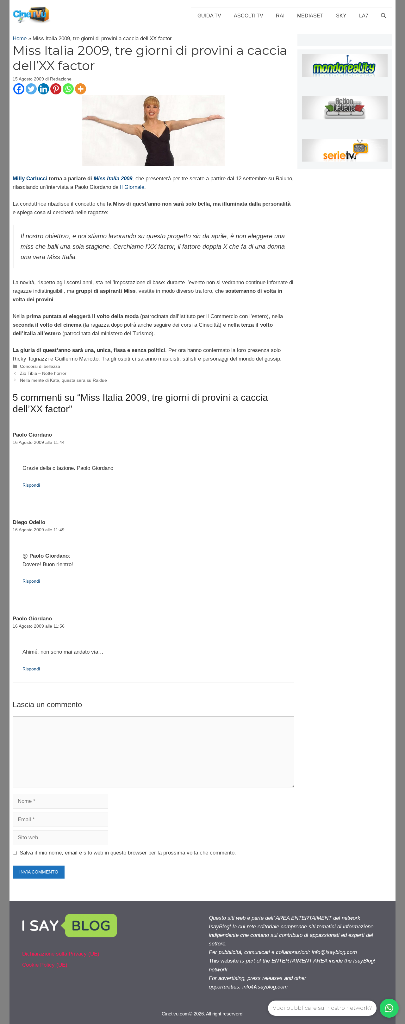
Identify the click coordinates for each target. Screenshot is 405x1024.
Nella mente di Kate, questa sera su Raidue (63, 380)
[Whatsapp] (68, 88)
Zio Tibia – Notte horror (43, 373)
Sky (341, 15)
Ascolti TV (248, 15)
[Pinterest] (55, 88)
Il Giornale (132, 187)
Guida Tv (209, 15)
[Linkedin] (43, 88)
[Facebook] (18, 88)
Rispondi (31, 485)
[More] (80, 88)
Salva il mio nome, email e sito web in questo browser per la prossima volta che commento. (128, 853)
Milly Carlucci (30, 179)
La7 (363, 15)
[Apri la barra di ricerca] (383, 16)
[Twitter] (31, 88)
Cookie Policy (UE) (44, 965)
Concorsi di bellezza (40, 366)
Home (20, 38)
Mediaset (310, 15)
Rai (280, 15)
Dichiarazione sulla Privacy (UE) (60, 954)
